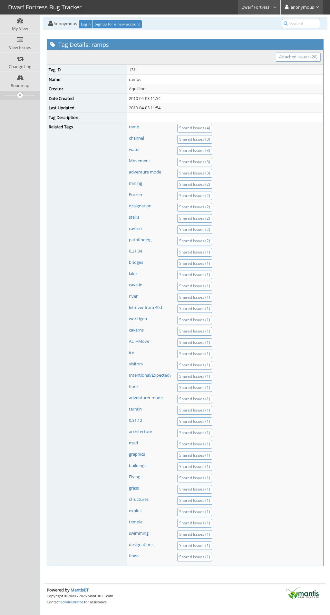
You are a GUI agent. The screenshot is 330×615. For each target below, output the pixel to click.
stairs (134, 217)
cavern (135, 228)
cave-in (135, 285)
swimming (139, 533)
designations (141, 544)
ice (131, 352)
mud (133, 443)
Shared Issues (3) (194, 139)
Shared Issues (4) (194, 128)
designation (140, 206)
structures (139, 499)
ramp (134, 127)
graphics (137, 454)
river (133, 296)
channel (136, 138)
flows (134, 556)
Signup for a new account (117, 24)
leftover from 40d (145, 307)
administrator (72, 602)
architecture (140, 431)
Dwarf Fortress (255, 7)
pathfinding (140, 240)
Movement (139, 161)
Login (86, 24)
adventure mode (145, 172)
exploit (135, 510)
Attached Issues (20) (298, 57)
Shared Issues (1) (194, 252)
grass (134, 488)
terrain (135, 409)
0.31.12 (135, 420)
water (134, 149)
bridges (136, 262)
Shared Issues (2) (194, 184)
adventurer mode (146, 398)
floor (133, 386)
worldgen (138, 319)
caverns (136, 330)
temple (135, 522)
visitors (136, 364)
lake (133, 273)
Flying (134, 477)
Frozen (135, 194)
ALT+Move (139, 341)
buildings (137, 465)
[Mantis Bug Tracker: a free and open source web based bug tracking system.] (302, 593)
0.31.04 (135, 251)
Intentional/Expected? (150, 375)
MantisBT (80, 590)
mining (135, 183)
